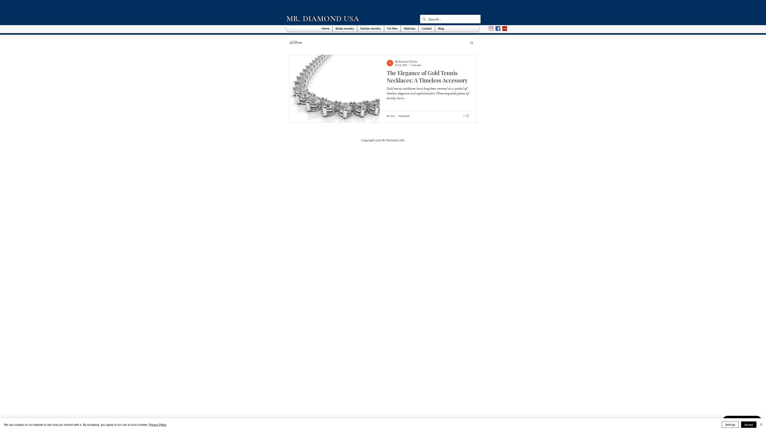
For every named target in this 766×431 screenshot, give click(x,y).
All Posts (295, 42)
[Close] (761, 424)
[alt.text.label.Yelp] (504, 28)
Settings (730, 425)
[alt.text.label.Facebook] (498, 28)
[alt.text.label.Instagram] (491, 28)
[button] (472, 43)
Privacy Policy (157, 425)
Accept (748, 425)
